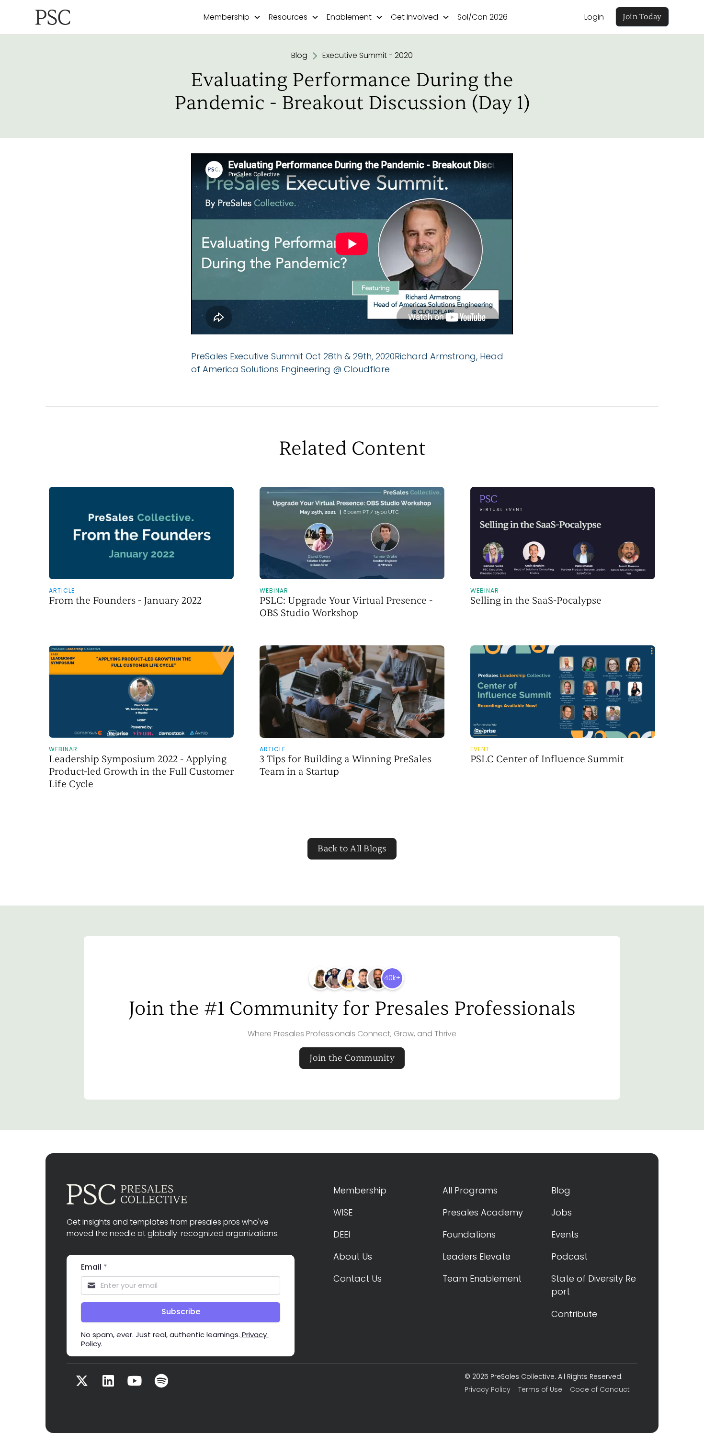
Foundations (469, 1234)
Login (594, 17)
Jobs (561, 1212)
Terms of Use (540, 1389)
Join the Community (352, 1058)
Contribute (574, 1314)
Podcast (569, 1256)
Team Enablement (482, 1278)
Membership (359, 1190)
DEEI (341, 1234)
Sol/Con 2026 (482, 17)
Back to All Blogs (352, 848)
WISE (342, 1212)
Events (565, 1234)
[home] (81, 17)
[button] (232, 17)
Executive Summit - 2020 (367, 55)
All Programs (470, 1190)
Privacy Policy (488, 1389)
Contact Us (357, 1278)
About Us (352, 1256)
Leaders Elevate (477, 1256)
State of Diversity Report (593, 1285)
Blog (299, 55)
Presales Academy (483, 1212)
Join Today (642, 17)
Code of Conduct (600, 1389)
